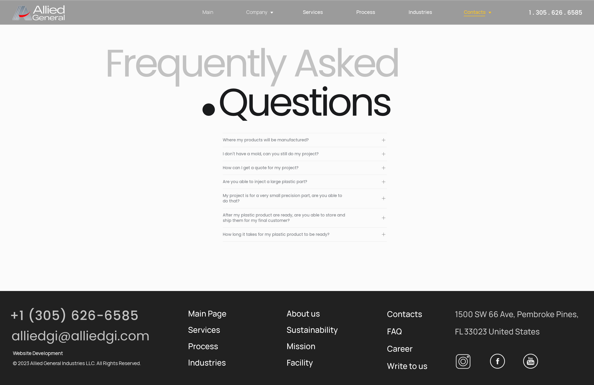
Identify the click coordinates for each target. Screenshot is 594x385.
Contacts (475, 12)
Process (365, 12)
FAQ (394, 331)
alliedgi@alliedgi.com (80, 336)
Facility (300, 362)
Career (400, 348)
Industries (420, 12)
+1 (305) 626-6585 (74, 316)
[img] (38, 13)
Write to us (407, 365)
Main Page (207, 313)
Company (256, 12)
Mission (301, 346)
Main (207, 12)
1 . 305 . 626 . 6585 (555, 13)
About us (303, 313)
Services (313, 12)
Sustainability (312, 329)
